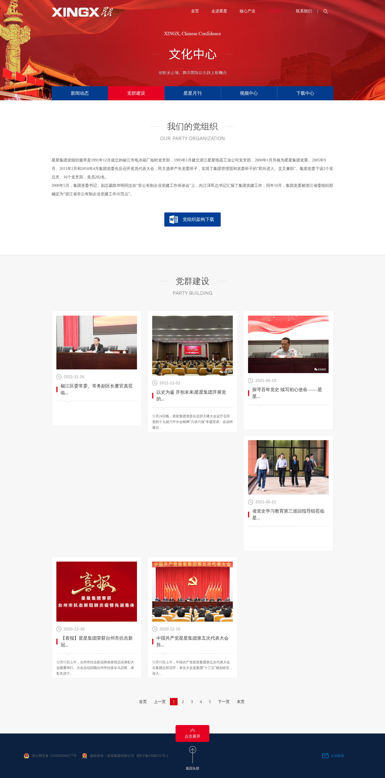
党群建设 (136, 93)
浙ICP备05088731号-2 (152, 756)
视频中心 (249, 93)
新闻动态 (80, 93)
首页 (195, 11)
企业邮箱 (337, 756)
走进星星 (219, 11)
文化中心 (276, 11)
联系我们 (304, 11)
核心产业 (247, 11)
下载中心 (305, 93)
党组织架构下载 (198, 219)
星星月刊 (192, 93)
